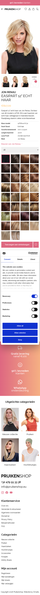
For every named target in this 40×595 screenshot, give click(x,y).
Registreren (5, 573)
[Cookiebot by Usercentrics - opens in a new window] (28, 253)
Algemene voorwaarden (10, 513)
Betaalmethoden (8, 523)
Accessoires (6, 553)
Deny (20, 340)
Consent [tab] (7, 259)
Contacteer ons (21, 3)
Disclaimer (5, 516)
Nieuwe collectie (7, 540)
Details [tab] (20, 259)
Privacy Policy (6, 519)
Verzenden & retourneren (11, 509)
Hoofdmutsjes (7, 550)
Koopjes (4, 557)
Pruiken (4, 543)
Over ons (4, 506)
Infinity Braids (6, 560)
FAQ (3, 526)
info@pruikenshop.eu (13, 486)
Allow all (20, 326)
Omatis (36, 592)
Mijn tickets (5, 580)
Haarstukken (6, 546)
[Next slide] (35, 81)
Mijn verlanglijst (7, 584)
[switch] (34, 303)
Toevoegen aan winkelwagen (17, 245)
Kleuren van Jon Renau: (11, 144)
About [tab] (32, 259)
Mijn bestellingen (7, 577)
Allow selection (20, 333)
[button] (2, 9)
